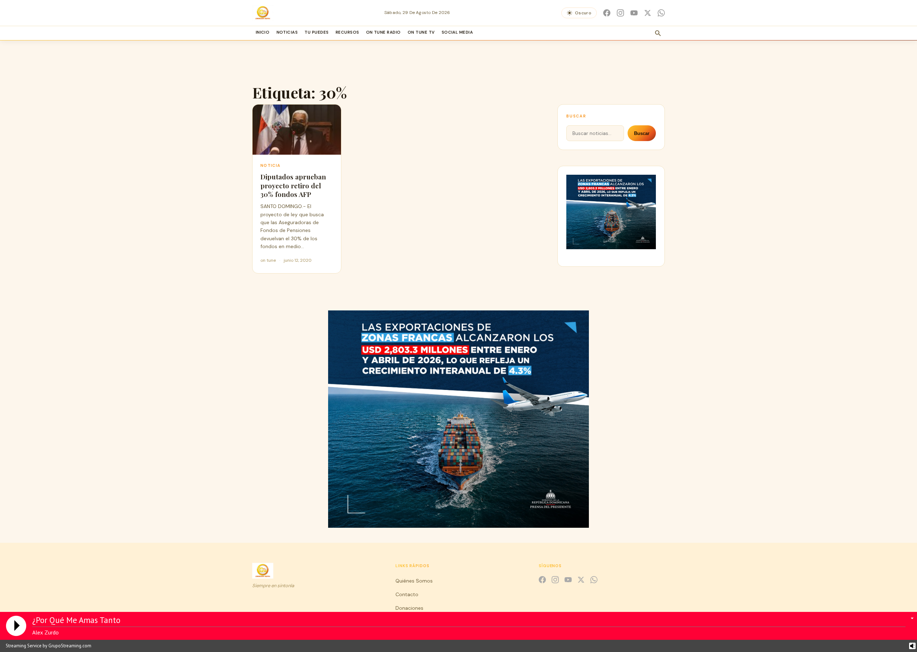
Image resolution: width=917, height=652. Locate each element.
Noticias (287, 32)
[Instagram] (620, 12)
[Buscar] (658, 33)
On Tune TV (421, 32)
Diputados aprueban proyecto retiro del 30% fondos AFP (293, 185)
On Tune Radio (383, 32)
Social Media (457, 32)
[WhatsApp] (661, 12)
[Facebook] (606, 12)
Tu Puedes (316, 32)
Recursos (347, 32)
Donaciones (409, 608)
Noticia (270, 165)
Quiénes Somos (414, 581)
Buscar (641, 133)
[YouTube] (634, 12)
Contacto (406, 594)
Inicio (263, 32)
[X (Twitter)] (647, 12)
